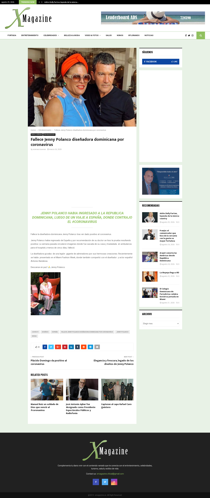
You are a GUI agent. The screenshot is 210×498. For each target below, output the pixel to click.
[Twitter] (190, 35)
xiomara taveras (39, 149)
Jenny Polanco (122, 332)
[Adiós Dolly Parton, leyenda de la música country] (150, 217)
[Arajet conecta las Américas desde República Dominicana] (150, 257)
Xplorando (133, 35)
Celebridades (50, 35)
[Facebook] (186, 35)
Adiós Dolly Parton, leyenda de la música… (61, 2)
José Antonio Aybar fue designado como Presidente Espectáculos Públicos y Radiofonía (80, 408)
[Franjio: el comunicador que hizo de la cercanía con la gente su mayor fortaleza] (150, 234)
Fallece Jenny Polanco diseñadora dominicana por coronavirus (87, 332)
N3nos (120, 35)
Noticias (149, 35)
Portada (12, 35)
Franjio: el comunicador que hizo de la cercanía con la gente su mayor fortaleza (168, 236)
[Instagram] (193, 35)
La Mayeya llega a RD (169, 272)
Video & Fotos (91, 35)
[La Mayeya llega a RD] (150, 276)
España (55, 332)
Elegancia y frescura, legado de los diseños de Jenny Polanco (114, 362)
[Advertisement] (82, 177)
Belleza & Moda (72, 35)
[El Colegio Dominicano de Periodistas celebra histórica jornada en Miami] (150, 293)
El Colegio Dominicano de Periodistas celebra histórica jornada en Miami (169, 294)
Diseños (45, 332)
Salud (109, 35)
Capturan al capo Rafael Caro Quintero (116, 405)
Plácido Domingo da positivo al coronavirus (49, 362)
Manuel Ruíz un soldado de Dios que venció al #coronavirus (44, 407)
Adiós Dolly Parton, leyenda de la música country (169, 216)
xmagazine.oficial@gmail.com (110, 474)
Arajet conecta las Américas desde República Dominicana (168, 256)
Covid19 (35, 332)
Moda (34, 336)
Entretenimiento (29, 35)
